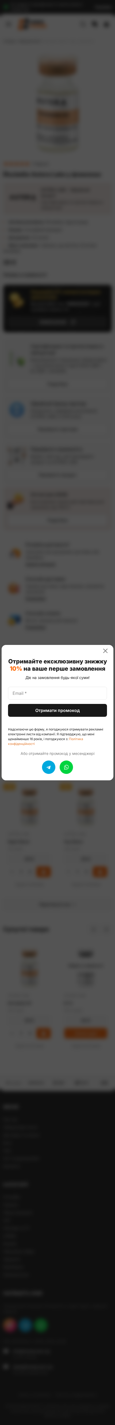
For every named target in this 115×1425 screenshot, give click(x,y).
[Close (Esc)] (107, 651)
